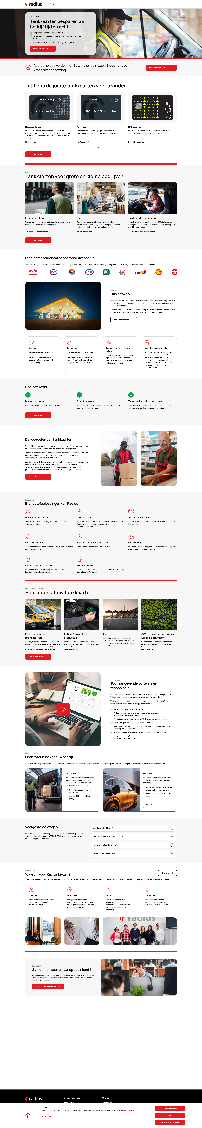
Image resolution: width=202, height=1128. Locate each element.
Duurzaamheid (107, 1103)
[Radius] (33, 4)
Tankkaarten (69, 1103)
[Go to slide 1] (98, 147)
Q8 (160, 303)
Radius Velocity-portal (161, 694)
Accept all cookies (170, 1108)
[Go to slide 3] (104, 147)
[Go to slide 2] (101, 147)
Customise (169, 1115)
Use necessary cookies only (170, 1122)
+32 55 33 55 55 (55, 836)
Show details (46, 1116)
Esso (157, 303)
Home (31, 16)
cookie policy (128, 1111)
